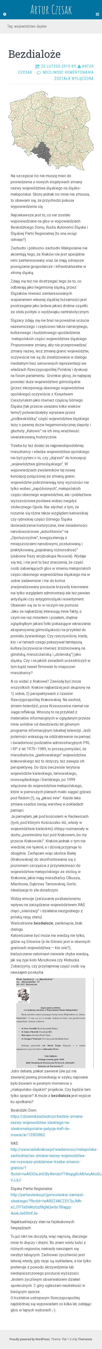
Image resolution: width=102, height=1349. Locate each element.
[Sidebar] (4, 14)
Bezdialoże (34, 54)
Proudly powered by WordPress (29, 1339)
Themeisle (85, 1339)
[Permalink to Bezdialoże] (51, 130)
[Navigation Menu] (97, 14)
